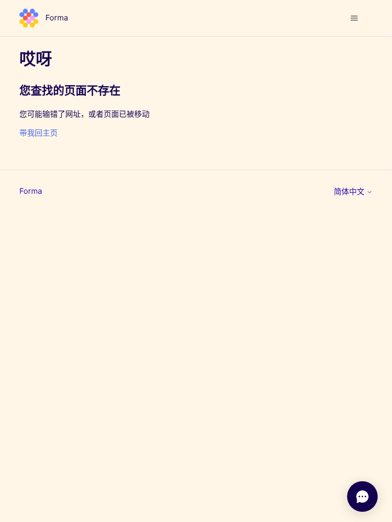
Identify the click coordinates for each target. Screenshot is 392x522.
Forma (30, 191)
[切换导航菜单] (354, 18)
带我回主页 (38, 133)
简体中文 (350, 191)
